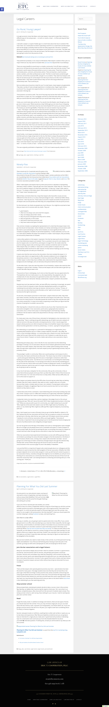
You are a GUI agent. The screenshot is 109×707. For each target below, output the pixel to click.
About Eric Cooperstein (50, 6)
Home (38, 6)
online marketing (83, 245)
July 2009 (80, 153)
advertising (81, 185)
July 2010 (80, 139)
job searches (48, 62)
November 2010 (82, 135)
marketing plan (82, 243)
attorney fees (81, 193)
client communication (84, 207)
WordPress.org (82, 277)
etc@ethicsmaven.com (54, 679)
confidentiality (82, 209)
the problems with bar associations (59, 177)
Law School (27, 649)
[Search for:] (85, 19)
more (65, 179)
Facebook (36, 514)
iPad (79, 227)
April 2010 (81, 144)
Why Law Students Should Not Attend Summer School (31, 642)
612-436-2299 (50, 683)
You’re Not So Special (84, 38)
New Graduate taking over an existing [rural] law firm (37, 57)
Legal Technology (83, 241)
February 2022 (82, 119)
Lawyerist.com (21, 632)
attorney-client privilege (85, 196)
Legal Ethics (37, 477)
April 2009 (81, 157)
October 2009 (82, 150)
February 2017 (82, 123)
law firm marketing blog (60, 630)
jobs (25, 155)
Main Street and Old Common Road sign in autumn (35, 151)
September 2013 (83, 130)
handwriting (81, 225)
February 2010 (82, 146)
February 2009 (82, 162)
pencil (79, 247)
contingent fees (82, 211)
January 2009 (82, 164)
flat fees (80, 223)
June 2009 (81, 155)
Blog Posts (81, 200)
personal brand (48, 649)
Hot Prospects (82, 33)
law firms (80, 232)
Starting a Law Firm (39, 155)
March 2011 (81, 132)
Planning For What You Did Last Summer (37, 486)
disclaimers (81, 214)
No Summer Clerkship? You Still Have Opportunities (31, 638)
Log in (79, 271)
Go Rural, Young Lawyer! (29, 29)
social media (81, 250)
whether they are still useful (30, 179)
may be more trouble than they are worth (39, 528)
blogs (19, 649)
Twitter (80, 254)
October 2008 (82, 168)
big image (20, 155)
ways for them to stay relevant (52, 179)
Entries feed (81, 273)
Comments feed (82, 275)
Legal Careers (30, 155)
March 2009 (81, 159)
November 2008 (82, 166)
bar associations (22, 477)
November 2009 (82, 148)
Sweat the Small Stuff (84, 35)
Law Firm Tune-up (81, 6)
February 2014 (82, 128)
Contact (93, 6)
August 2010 (81, 137)
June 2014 (81, 126)
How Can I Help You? (67, 6)
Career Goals (81, 205)
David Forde (81, 62)
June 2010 (81, 141)
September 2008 (83, 171)
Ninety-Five (22, 164)
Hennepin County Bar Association (26, 173)
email (79, 216)
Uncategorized (82, 256)
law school (67, 578)
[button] (2, 9)
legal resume (41, 649)
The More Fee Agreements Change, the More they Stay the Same (85, 46)
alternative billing (83, 187)
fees (79, 220)
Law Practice (81, 234)
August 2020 (81, 121)
